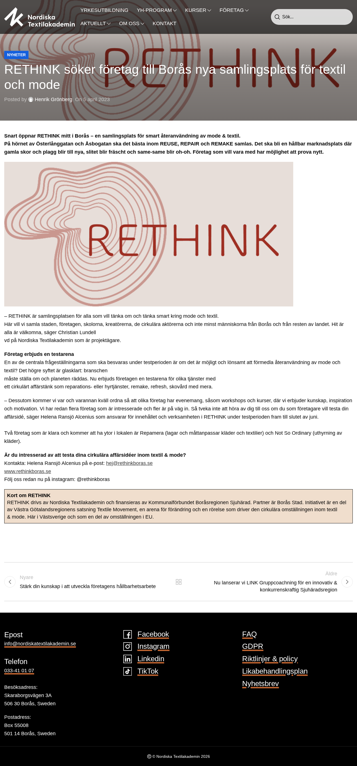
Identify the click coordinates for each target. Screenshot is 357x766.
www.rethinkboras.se (27, 471)
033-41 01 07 (19, 670)
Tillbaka (178, 581)
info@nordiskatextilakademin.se (40, 644)
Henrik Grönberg (53, 99)
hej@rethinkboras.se (129, 463)
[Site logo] (39, 16)
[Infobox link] (178, 634)
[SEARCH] (277, 17)
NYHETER (16, 55)
